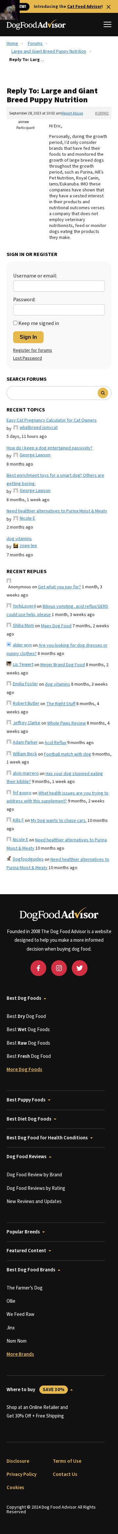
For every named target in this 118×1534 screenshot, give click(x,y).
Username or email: (35, 275)
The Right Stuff (60, 704)
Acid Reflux (55, 742)
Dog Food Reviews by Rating (36, 1188)
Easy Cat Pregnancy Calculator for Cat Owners (52, 420)
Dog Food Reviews (27, 1156)
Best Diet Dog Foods (29, 1119)
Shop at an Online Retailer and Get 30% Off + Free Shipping (37, 1412)
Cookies (15, 1487)
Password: (24, 299)
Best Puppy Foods (26, 1099)
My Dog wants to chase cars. (59, 820)
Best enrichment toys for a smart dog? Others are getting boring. (55, 479)
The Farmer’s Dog (25, 1288)
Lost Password (27, 358)
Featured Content (26, 1250)
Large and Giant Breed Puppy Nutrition (48, 51)
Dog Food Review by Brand (34, 1174)
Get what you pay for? (59, 587)
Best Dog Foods (24, 998)
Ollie (11, 1301)
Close (108, 7)
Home (12, 43)
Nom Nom (17, 1341)
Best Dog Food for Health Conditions (47, 1137)
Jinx (11, 1327)
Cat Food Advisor (84, 7)
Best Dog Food (26, 1016)
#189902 (102, 113)
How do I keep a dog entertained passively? (49, 448)
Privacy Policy (21, 1474)
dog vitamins (19, 539)
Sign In (28, 337)
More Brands (20, 1354)
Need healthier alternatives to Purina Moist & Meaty (57, 511)
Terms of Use (67, 1461)
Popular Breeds (23, 1231)
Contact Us (65, 1474)
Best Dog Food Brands (31, 1269)
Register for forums (32, 350)
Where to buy (36, 1389)
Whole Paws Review (66, 723)
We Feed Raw (20, 1314)
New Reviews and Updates (34, 1201)
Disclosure (18, 1461)
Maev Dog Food (56, 626)
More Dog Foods (24, 1069)
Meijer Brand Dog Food (62, 665)
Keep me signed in (38, 323)
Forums (35, 43)
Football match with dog (67, 754)
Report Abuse (72, 113)
